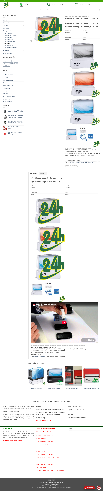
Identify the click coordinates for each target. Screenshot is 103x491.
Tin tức (66, 10)
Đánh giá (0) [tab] (43, 173)
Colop (5, 61)
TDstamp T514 (7, 65)
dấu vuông (16, 63)
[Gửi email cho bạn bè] (71, 166)
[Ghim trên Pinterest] (74, 166)
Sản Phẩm (39, 10)
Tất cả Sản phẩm (7, 53)
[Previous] (28, 379)
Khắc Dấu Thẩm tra (8, 45)
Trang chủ (32, 10)
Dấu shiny (5, 25)
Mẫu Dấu (46, 10)
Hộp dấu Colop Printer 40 (36, 388)
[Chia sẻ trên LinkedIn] (76, 166)
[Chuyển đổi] (23, 20)
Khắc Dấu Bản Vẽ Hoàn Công (10, 35)
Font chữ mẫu (53, 10)
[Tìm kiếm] (99, 10)
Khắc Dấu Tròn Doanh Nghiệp (10, 47)
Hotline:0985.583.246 (57, 3)
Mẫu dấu (5, 93)
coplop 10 (5, 63)
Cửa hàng (5, 77)
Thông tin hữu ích (7, 101)
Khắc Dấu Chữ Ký (8, 37)
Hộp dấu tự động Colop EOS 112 (55, 388)
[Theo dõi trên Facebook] (95, 1)
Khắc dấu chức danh (8, 39)
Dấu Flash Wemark (8, 22)
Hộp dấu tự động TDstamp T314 (73, 388)
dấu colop (11, 63)
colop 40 (18, 61)
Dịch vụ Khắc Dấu (7, 31)
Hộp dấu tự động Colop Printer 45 (91, 388)
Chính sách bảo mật (8, 74)
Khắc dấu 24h (6, 88)
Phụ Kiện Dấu (6, 50)
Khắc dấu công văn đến (9, 41)
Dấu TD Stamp (7, 28)
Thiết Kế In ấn (6, 99)
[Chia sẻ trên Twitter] (69, 166)
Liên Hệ (71, 10)
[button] (30, 41)
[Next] (100, 379)
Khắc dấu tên (7, 43)
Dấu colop (5, 20)
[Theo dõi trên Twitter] (97, 1)
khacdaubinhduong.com (74, 158)
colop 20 (9, 61)
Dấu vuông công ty (8, 33)
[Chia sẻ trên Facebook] (66, 166)
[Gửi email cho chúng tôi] (99, 1)
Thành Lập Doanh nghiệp (9, 96)
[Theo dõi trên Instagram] (96, 1)
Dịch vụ (60, 10)
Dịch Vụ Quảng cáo (8, 80)
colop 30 (13, 61)
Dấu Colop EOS (77, 162)
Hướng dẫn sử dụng (8, 85)
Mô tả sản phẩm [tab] (33, 173)
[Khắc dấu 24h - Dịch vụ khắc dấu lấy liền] (10, 5)
